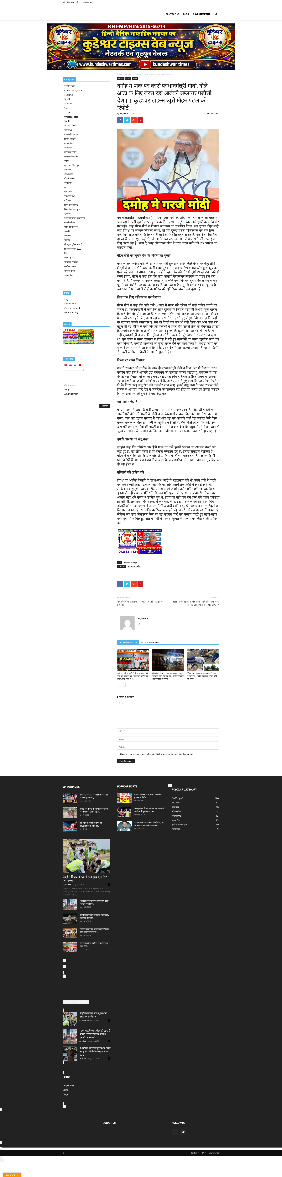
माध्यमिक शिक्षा (69, 222)
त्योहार (66, 160)
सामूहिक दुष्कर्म (69, 270)
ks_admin (124, 113)
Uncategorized (71, 116)
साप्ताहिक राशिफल (71, 262)
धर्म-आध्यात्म (68, 174)
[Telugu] (79, 364)
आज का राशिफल (70, 125)
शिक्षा (66, 253)
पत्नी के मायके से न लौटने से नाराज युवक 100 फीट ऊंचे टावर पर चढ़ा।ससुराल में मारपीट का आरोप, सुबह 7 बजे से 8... (132, 676)
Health (67, 99)
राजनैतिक (127, 79)
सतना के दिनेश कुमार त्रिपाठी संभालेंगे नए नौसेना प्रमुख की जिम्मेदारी (140, 603)
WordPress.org (71, 312)
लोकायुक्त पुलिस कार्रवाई (73, 244)
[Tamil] (75, 364)
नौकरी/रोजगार (69, 178)
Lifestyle (68, 103)
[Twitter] (183, 1132)
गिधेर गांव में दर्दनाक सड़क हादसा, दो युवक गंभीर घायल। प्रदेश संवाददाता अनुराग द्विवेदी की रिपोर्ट (202, 676)
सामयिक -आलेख (70, 266)
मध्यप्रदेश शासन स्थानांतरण (74, 218)
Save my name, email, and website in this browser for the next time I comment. (157, 754)
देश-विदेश (67, 169)
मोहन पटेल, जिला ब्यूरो (130, 562)
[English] (65, 364)
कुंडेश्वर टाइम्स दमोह (134, 566)
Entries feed (70, 303)
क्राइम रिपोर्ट (69, 143)
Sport (66, 108)
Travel (67, 112)
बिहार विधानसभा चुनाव (72, 209)
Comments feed (72, 308)
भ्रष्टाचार (67, 213)
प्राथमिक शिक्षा (69, 196)
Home (119, 74)
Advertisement (68, 2)
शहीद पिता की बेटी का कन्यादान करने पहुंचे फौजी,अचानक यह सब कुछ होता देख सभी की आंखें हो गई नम (196, 603)
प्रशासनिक (68, 191)
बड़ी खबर (128, 74)
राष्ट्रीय (135, 79)
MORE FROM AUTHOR (151, 643)
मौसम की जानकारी (71, 226)
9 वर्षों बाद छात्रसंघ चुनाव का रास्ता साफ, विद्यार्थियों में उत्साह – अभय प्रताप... (94, 1051)
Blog (78, 2)
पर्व (65, 187)
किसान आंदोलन (69, 138)
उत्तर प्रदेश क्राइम (71, 134)
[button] (215, 14)
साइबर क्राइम (69, 257)
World (67, 121)
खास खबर (68, 147)
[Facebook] (140, 624)
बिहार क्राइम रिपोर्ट (71, 204)
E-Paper (66, 1094)
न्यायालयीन (68, 182)
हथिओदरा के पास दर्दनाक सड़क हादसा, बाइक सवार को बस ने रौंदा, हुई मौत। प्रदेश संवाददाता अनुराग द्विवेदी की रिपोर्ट (168, 676)
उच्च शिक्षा (68, 130)
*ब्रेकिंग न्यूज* (69, 86)
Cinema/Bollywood (73, 90)
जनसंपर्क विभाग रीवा (71, 156)
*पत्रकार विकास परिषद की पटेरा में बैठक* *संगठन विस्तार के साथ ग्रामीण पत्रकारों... (94, 1034)
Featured (68, 94)
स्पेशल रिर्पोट (69, 275)
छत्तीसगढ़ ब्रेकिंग (70, 152)
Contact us (87, 2)
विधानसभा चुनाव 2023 (72, 248)
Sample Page (68, 1085)
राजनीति (67, 231)
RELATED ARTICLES (128, 643)
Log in (67, 299)
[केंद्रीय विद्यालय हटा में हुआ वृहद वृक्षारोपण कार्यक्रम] (86, 856)
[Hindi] (70, 364)
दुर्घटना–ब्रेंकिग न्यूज (71, 165)
